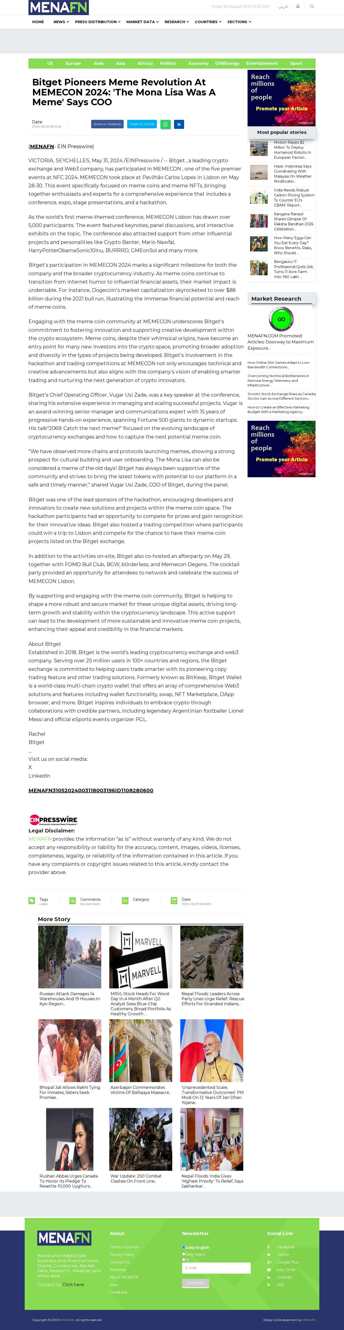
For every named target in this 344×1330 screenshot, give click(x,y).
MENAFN (42, 146)
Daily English (197, 1247)
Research (175, 22)
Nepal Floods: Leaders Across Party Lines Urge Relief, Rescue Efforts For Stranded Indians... (213, 998)
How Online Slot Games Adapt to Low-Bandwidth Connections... (279, 364)
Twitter (282, 1254)
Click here (73, 1284)
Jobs (114, 1285)
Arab (98, 63)
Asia (120, 63)
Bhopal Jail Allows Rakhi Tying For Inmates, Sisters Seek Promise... (70, 1092)
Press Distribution (96, 22)
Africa (143, 63)
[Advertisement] (174, 41)
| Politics (166, 63)
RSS (280, 1285)
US (43, 63)
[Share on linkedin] (179, 124)
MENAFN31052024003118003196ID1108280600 (90, 790)
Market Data (140, 22)
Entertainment (254, 63)
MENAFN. (68, 1320)
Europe (73, 63)
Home (38, 22)
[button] (298, 6)
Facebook (285, 1247)
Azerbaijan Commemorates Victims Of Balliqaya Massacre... (141, 1090)
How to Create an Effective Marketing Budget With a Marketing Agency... (278, 409)
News (59, 22)
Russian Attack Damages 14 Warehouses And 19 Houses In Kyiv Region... (70, 998)
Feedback (118, 1292)
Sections (237, 22)
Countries (206, 22)
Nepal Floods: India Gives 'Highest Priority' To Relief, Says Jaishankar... (212, 1181)
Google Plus (287, 1262)
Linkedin (284, 1277)
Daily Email (285, 1269)
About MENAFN (124, 1277)
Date (37, 121)
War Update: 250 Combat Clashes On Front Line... (136, 1179)
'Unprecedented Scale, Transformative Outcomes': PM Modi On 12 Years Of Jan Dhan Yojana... (213, 1095)
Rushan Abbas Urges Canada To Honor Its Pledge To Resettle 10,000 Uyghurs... (69, 1181)
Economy (198, 63)
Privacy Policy (122, 1254)
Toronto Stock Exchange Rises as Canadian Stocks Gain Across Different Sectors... (283, 396)
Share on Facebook (107, 124)
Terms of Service (124, 1247)
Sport (293, 63)
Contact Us (119, 1262)
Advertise (118, 1269)
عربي (283, 6)
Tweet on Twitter (142, 124)
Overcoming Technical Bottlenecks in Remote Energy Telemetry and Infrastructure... (278, 380)
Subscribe (195, 1283)
